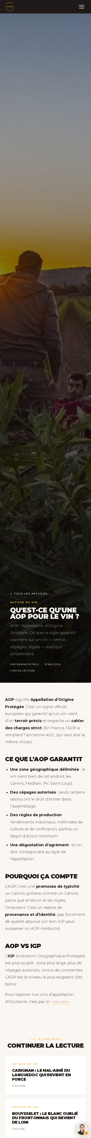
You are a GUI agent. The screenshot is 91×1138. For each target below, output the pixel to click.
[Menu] (81, 6)
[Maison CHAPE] (9, 6)
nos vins (61, 1001)
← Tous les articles (29, 593)
